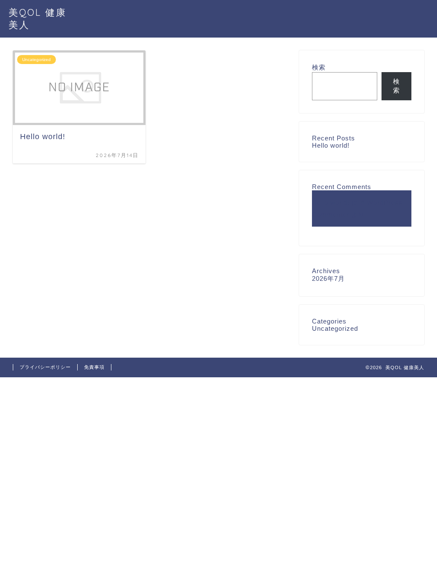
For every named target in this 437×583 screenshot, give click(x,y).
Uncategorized (335, 328)
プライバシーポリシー (45, 367)
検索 (319, 67)
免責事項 (94, 367)
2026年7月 (328, 278)
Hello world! (331, 145)
